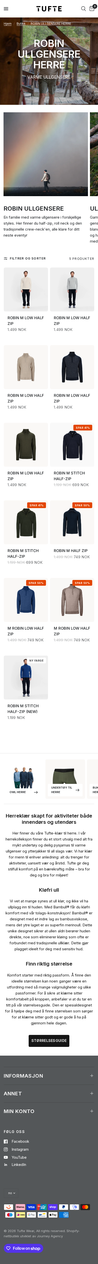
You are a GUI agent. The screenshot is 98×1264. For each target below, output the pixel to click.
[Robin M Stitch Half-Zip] (72, 446)
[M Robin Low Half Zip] (26, 602)
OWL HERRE (18, 792)
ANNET (13, 1094)
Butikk (21, 23)
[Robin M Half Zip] (72, 524)
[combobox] (83, 8)
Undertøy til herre (61, 790)
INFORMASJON (23, 1076)
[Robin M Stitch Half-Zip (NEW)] (26, 679)
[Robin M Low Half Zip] (26, 291)
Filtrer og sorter (28, 258)
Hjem (8, 23)
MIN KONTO (19, 1111)
